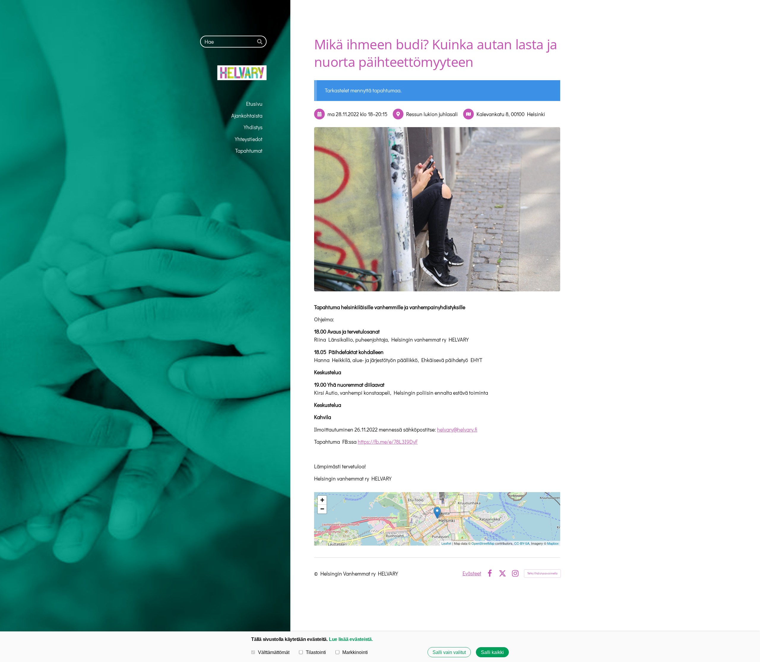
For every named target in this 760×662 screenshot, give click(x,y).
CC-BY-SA (521, 543)
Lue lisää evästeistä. (351, 639)
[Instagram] (515, 573)
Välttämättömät (273, 652)
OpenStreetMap (482, 543)
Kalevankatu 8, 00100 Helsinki (510, 114)
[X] (502, 573)
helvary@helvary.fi (457, 429)
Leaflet (446, 543)
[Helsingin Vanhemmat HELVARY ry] (219, 72)
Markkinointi (355, 652)
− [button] (322, 509)
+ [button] (322, 500)
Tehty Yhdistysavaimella (542, 573)
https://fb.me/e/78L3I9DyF (388, 441)
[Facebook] (489, 573)
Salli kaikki (492, 652)
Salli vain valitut (449, 652)
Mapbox (553, 543)
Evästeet (472, 573)
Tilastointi (316, 652)
